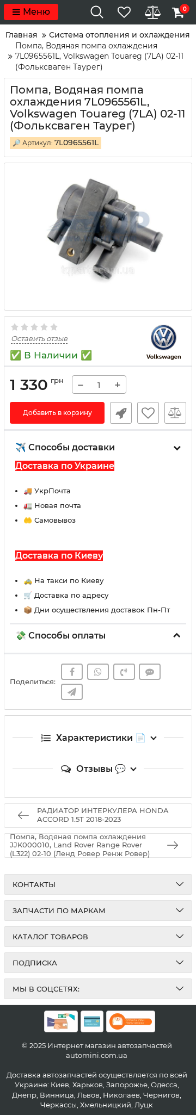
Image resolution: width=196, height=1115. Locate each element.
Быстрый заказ (121, 413)
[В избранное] (148, 413)
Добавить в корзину (57, 412)
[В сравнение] (175, 413)
